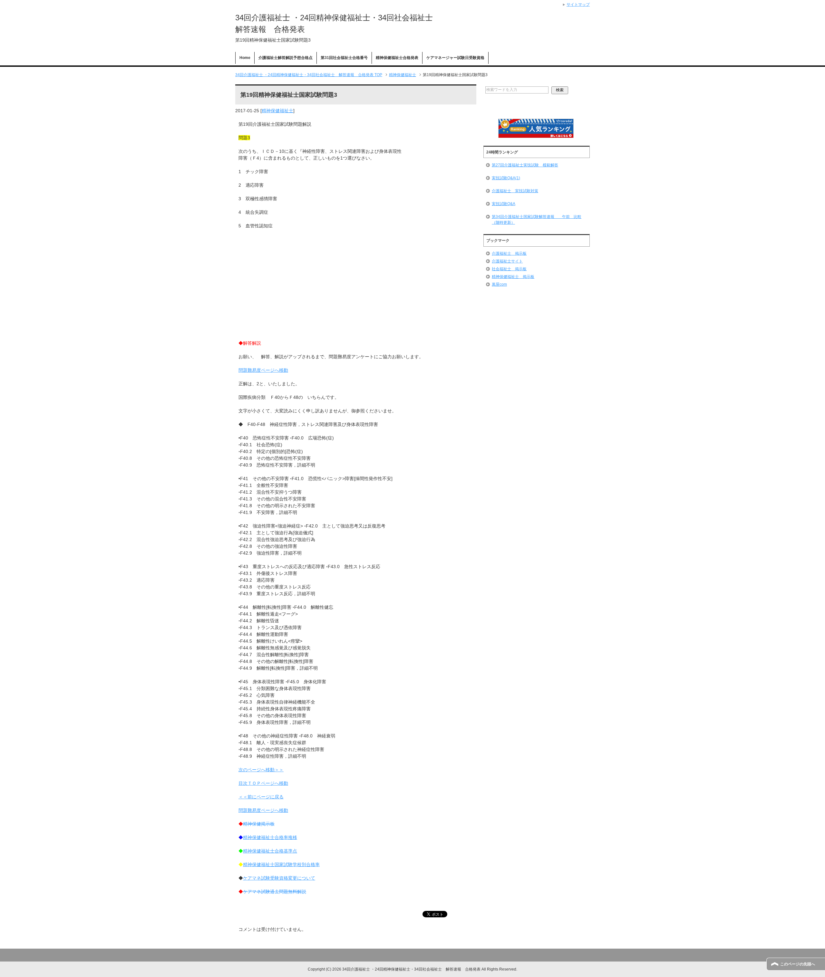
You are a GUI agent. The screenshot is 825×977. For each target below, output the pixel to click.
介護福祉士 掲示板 (509, 253)
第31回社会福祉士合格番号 (344, 57)
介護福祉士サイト (507, 261)
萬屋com (499, 284)
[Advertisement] (355, 295)
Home (244, 57)
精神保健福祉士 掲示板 (513, 276)
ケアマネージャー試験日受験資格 (455, 57)
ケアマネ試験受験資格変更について (279, 878)
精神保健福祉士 (277, 110)
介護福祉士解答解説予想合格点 (285, 57)
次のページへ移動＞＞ (261, 769)
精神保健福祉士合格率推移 (270, 837)
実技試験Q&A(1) (506, 178)
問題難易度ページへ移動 (263, 370)
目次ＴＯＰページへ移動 (263, 783)
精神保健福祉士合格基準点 (270, 851)
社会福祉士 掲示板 (509, 269)
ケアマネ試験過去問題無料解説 (274, 891)
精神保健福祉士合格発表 (397, 57)
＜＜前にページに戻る (261, 796)
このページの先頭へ (797, 964)
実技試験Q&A (503, 204)
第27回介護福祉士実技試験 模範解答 (525, 165)
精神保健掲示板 (259, 823)
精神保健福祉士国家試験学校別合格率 (281, 864)
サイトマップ (578, 4)
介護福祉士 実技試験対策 (515, 191)
